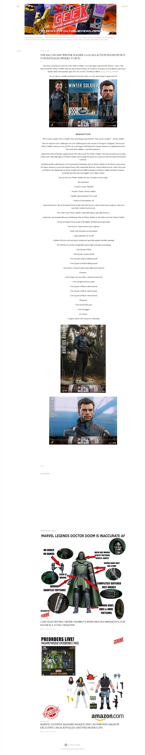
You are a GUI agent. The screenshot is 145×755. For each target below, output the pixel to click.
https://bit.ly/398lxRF (109, 71)
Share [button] (19, 51)
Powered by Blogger (74, 745)
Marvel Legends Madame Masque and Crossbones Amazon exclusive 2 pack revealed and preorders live (79, 726)
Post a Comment (50, 629)
